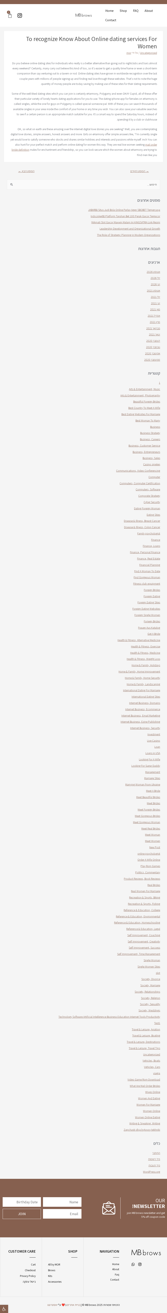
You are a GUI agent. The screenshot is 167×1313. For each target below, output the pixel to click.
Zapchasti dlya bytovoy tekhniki (142, 1130)
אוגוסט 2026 (153, 272)
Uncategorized (148, 53)
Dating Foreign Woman (147, 508)
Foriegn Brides (152, 621)
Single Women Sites (148, 966)
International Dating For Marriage (141, 690)
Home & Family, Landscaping (143, 684)
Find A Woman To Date (147, 571)
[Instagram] (19, 15)
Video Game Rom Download (143, 1079)
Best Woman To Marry (147, 420)
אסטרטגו (52, 1305)
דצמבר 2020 (153, 341)
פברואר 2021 (153, 328)
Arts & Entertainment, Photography (140, 395)
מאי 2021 (155, 309)
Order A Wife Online (148, 860)
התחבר (156, 1153)
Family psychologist (148, 533)
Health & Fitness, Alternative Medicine (139, 640)
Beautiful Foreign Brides (146, 401)
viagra (156, 1073)
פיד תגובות (154, 1165)
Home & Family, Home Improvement (139, 671)
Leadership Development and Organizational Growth (130, 228)
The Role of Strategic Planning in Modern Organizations (128, 235)
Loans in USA (152, 753)
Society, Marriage (150, 985)
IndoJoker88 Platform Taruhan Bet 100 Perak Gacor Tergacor (125, 216)
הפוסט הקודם (139, 171)
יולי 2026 (155, 278)
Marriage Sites (152, 778)
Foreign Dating (152, 596)
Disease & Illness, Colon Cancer (142, 527)
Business (155, 427)
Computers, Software (148, 489)
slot (158, 973)
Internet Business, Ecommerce (142, 709)
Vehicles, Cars (152, 1067)
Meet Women (152, 841)
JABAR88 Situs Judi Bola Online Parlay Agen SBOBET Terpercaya (124, 210)
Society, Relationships (147, 991)
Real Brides (153, 885)
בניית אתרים (73, 1305)
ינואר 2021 (154, 334)
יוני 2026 (155, 284)
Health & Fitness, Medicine (145, 653)
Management (152, 772)
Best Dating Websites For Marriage (140, 414)
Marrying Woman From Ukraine (142, 784)
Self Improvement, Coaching (143, 935)
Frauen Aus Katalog (149, 627)
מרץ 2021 (155, 322)
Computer (154, 477)
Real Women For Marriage (145, 891)
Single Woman (152, 960)
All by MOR (54, 1264)
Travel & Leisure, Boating (146, 1035)
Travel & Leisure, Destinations (143, 1042)
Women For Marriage (148, 1104)
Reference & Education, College (142, 910)
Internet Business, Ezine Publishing (140, 721)
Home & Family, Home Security (142, 678)
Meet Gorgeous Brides (147, 816)
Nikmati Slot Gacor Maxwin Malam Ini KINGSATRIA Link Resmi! (125, 222)
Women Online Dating (147, 1117)
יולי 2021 (155, 297)
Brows (51, 1270)
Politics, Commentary (147, 872)
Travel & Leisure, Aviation (146, 1029)
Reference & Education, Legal (143, 929)
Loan (157, 747)
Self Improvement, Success (144, 947)
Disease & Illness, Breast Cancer (142, 521)
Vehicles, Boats (151, 1060)
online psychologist (148, 853)
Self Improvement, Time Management (138, 954)
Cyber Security (152, 502)
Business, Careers (150, 439)
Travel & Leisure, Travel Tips (144, 1048)
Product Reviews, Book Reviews (142, 878)
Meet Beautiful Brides (148, 797)
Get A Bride (153, 634)
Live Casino (153, 740)
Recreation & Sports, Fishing (144, 904)
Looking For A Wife (149, 759)
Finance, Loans (151, 546)
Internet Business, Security (145, 728)
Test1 (157, 1023)
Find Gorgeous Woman (147, 577)
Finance (155, 540)
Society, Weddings (149, 1010)
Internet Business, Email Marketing (140, 715)
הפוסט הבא (26, 171)
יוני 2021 (155, 303)
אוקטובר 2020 (152, 353)
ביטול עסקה (29, 1281)
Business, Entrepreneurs (146, 452)
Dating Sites (153, 515)
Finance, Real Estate (148, 558)
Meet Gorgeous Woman (146, 822)
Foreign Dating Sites (148, 602)
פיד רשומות (154, 1159)
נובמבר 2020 (153, 347)
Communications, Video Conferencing (138, 470)
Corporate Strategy (149, 496)
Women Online (151, 1111)
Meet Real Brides (150, 828)
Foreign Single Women (147, 615)
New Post (154, 847)
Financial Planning (149, 565)
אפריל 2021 (154, 315)
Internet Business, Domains (144, 703)
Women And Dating (149, 1098)
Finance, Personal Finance (145, 552)
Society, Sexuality (150, 1004)
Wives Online (152, 1092)
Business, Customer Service (144, 445)
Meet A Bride (153, 791)
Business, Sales (151, 458)
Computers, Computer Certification (140, 483)
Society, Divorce (150, 979)
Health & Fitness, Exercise (145, 646)
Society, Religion (150, 998)
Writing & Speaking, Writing (144, 1123)
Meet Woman (152, 834)
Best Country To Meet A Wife (144, 408)
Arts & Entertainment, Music (144, 389)
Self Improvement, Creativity (144, 941)
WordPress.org (151, 1172)
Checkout (30, 1270)
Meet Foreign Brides (149, 809)
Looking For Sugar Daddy (145, 766)
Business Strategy (150, 433)
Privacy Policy (28, 1276)
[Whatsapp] (133, 1264)
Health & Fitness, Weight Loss (143, 659)
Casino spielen (151, 464)
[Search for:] (83, 184)
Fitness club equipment (146, 583)
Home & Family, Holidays (146, 665)
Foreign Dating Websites (146, 609)
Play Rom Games (150, 866)
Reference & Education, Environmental (138, 916)
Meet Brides (153, 803)
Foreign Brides (152, 590)
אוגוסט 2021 (153, 290)
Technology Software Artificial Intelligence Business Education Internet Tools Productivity (109, 1017)
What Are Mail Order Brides (145, 1086)
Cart (33, 1264)
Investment (153, 734)
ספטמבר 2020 (152, 360)
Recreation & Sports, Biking (144, 897)
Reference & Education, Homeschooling (137, 922)
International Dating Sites (146, 696)
